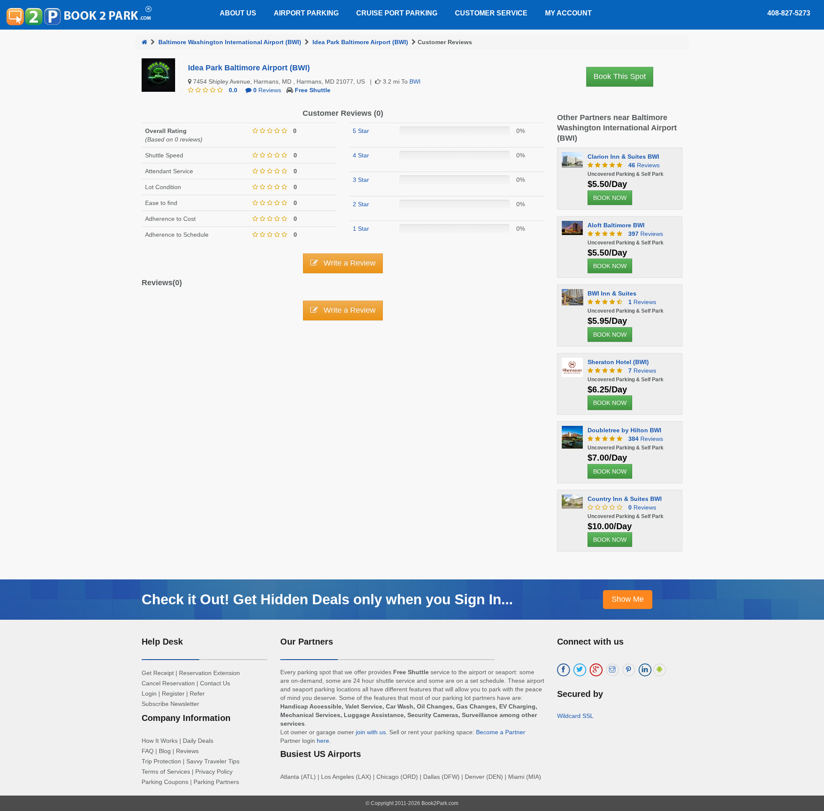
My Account (568, 13)
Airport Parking (306, 13)
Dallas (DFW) (441, 776)
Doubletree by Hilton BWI (624, 430)
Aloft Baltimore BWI (616, 225)
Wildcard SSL (575, 715)
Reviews (267, 90)
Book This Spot (620, 76)
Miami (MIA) (524, 776)
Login (149, 693)
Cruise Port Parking (396, 13)
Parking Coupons (165, 781)
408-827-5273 (788, 13)
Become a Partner (500, 732)
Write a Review (348, 263)
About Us (238, 13)
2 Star (361, 204)
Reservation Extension (209, 672)
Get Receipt (158, 672)
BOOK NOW (610, 197)
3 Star (361, 179)
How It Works (160, 740)
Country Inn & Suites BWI (625, 498)
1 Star (361, 228)
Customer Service (491, 13)
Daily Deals (198, 740)
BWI (415, 81)
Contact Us (215, 683)
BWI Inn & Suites (612, 293)
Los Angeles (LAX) (346, 776)
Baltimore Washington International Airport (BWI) (229, 42)
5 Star (361, 130)
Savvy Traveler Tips (212, 761)
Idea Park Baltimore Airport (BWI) (360, 42)
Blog (165, 751)
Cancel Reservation (168, 683)
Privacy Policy (214, 771)
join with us (371, 732)
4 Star (361, 155)
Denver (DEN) (484, 776)
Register (173, 693)
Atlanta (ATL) (298, 776)
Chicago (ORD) (397, 776)
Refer (197, 693)
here (323, 740)
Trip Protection (161, 761)
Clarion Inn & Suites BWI (623, 156)
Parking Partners (216, 781)
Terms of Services (166, 771)
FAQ (148, 751)
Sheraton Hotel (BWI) (618, 362)
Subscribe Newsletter (170, 703)
